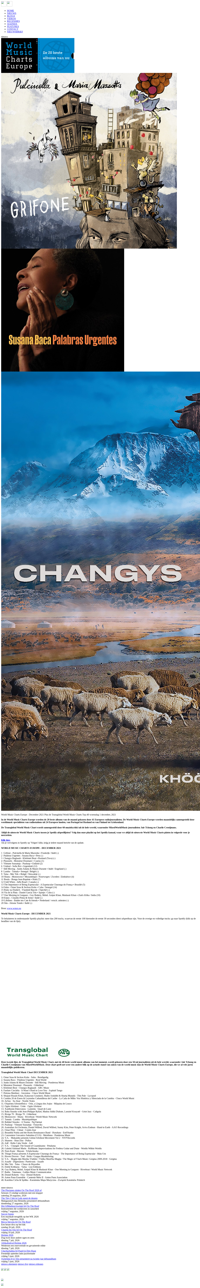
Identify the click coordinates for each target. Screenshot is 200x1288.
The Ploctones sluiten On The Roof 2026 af (21, 1190)
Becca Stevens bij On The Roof (16, 1222)
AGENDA (12, 24)
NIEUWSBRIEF (15, 31)
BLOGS (11, 16)
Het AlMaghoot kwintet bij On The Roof (20, 1206)
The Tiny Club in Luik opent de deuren (19, 1198)
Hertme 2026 (7, 1235)
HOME (10, 10)
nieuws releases (36, 1264)
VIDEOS (11, 18)
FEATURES (13, 26)
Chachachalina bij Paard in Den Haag (18, 1251)
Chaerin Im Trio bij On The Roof (16, 1230)
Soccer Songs (7, 1214)
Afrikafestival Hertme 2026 (14, 1243)
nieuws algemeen (9, 1264)
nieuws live (23, 1264)
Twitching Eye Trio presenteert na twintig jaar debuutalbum (28, 1259)
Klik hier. (5, 840)
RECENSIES (13, 21)
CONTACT (12, 29)
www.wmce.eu (14, 908)
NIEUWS (11, 13)
